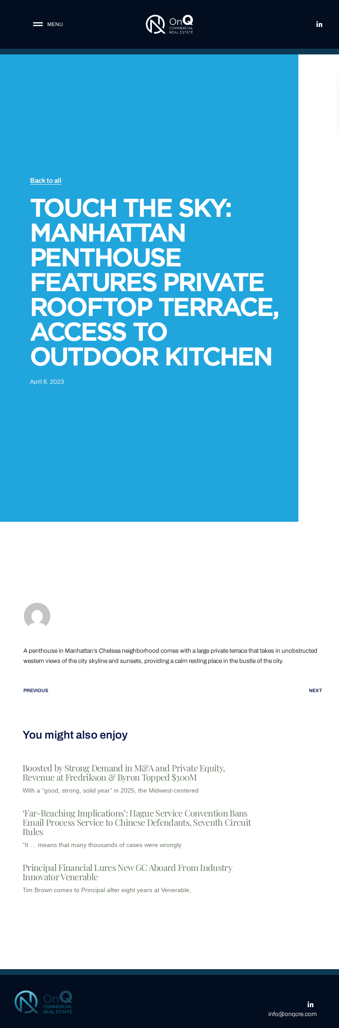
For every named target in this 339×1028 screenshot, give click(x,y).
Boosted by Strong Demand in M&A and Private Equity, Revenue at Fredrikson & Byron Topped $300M (124, 772)
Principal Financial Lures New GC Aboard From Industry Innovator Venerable (127, 871)
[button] (46, 24)
